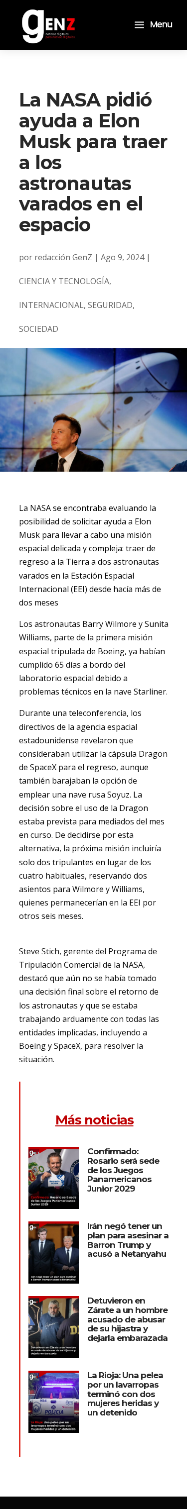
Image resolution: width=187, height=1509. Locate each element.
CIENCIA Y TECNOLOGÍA (64, 281)
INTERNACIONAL (51, 305)
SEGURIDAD (110, 305)
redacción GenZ (63, 257)
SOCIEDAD (38, 328)
